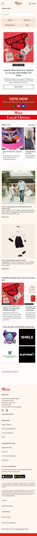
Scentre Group (20, 529)
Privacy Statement (8, 433)
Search (7, 14)
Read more (18, 87)
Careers (4, 500)
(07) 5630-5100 (6, 404)
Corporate (5, 460)
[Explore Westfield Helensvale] (18, 3)
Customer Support (8, 414)
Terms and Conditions (9, 428)
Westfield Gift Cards (8, 443)
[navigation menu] (4, 3)
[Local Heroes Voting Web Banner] (18, 107)
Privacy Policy (6, 517)
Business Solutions (7, 506)
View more (31, 125)
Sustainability (6, 511)
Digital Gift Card (7, 447)
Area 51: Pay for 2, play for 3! (12, 152)
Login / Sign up (6, 424)
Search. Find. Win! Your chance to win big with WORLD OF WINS (11, 308)
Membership (5, 420)
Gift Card (4, 451)
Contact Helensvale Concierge (11, 407)
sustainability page (9, 495)
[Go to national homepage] (6, 388)
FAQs (3, 437)
